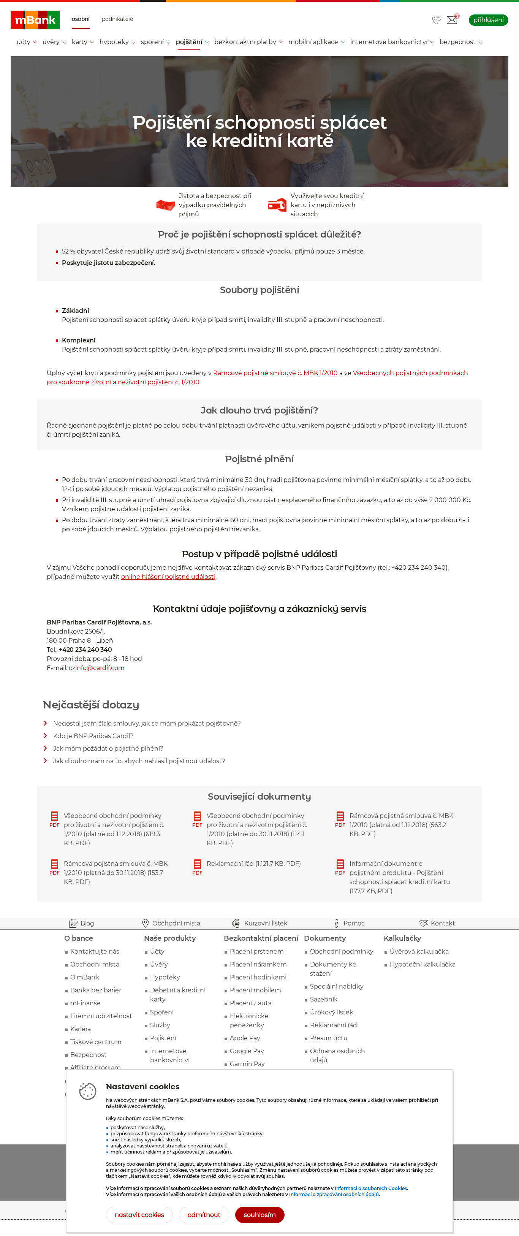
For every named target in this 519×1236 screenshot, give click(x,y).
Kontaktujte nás (94, 951)
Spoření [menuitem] (152, 42)
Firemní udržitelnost (101, 1016)
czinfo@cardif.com (97, 668)
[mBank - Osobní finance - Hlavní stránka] (35, 20)
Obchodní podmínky (341, 951)
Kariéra (80, 1029)
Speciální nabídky (337, 986)
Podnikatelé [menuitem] (117, 19)
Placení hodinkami (258, 977)
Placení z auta (251, 1003)
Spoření (162, 1012)
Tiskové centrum (96, 1042)
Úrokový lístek (331, 1012)
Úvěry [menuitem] (51, 42)
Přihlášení (488, 20)
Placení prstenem (257, 951)
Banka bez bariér (95, 990)
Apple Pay (245, 1038)
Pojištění (163, 1038)
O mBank (84, 977)
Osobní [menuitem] (81, 19)
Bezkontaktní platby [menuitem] (245, 42)
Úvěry (159, 964)
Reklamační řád (333, 1025)
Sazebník (324, 999)
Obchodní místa (94, 964)
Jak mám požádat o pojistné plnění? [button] (108, 749)
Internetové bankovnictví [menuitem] (388, 42)
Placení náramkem (258, 964)
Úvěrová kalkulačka (419, 951)
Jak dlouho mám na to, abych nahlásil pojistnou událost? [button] (139, 762)
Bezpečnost (88, 1055)
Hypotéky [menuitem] (114, 42)
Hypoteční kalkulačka (423, 964)
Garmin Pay (247, 1064)
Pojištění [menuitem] (189, 42)
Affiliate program (95, 1067)
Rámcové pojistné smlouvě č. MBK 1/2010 (275, 373)
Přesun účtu (329, 1038)
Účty (157, 951)
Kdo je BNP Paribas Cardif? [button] (94, 737)
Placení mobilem (255, 990)
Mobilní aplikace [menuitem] (313, 42)
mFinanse (85, 1003)
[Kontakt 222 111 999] (436, 20)
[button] (451, 20)
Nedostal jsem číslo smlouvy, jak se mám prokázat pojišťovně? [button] (147, 724)
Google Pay (247, 1051)
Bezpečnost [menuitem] (458, 42)
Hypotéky (165, 977)
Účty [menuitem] (23, 42)
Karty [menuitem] (79, 42)
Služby (160, 1025)
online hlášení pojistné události (168, 576)
